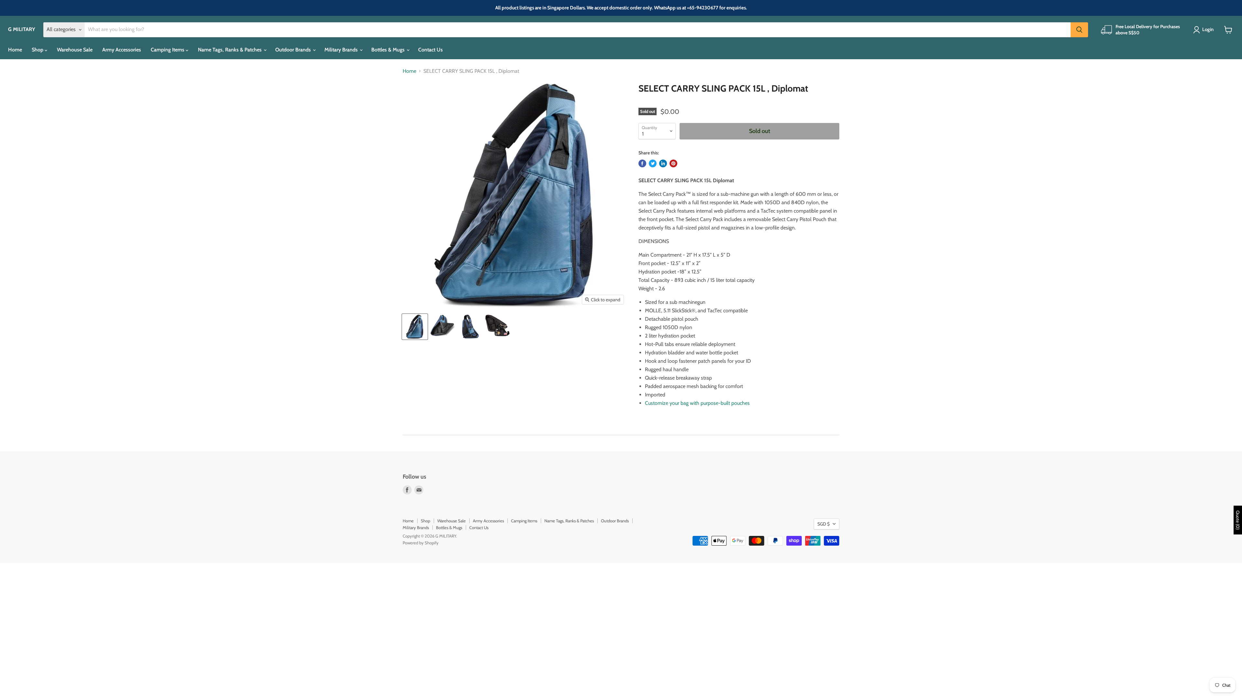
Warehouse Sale (75, 50)
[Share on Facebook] (642, 163)
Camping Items (168, 50)
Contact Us (430, 50)
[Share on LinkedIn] (663, 163)
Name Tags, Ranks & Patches (230, 50)
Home (15, 50)
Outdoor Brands (293, 50)
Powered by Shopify (421, 542)
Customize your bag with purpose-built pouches (697, 403)
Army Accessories (121, 50)
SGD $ (823, 524)
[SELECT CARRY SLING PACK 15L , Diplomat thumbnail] (415, 326)
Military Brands (341, 50)
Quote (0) (1238, 519)
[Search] (1079, 29)
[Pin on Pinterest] (673, 163)
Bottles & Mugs (388, 50)
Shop (38, 50)
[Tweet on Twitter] (653, 163)
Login (1208, 29)
